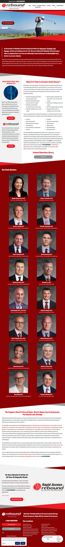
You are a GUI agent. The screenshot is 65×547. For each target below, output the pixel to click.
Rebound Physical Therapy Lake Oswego (49, 530)
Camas (34, 454)
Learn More (11, 118)
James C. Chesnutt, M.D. (46, 198)
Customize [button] (4, 543)
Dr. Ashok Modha (45, 427)
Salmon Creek (31, 149)
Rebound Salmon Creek (27, 526)
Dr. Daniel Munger (54, 427)
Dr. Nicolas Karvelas (29, 427)
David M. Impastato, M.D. (46, 226)
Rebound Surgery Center (27, 535)
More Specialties (9, 23)
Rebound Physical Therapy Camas (47, 532)
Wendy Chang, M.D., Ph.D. (18, 198)
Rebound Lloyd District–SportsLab (48, 527)
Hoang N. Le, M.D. (46, 282)
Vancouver (52, 147)
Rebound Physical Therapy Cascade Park (31, 529)
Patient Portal (48, 516)
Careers (55, 516)
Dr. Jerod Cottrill (53, 425)
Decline (17, 543)
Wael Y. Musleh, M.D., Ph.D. (18, 338)
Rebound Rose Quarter (45, 524)
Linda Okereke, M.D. (18, 366)
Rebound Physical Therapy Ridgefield (30, 534)
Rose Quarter (52, 454)
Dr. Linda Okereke (20, 429)
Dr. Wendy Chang (35, 425)
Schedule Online (11, 524)
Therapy (53, 5)
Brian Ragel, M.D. (18, 394)
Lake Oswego (40, 149)
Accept (23, 543)
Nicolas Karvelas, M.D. (18, 282)
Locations (49, 5)
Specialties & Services (41, 5)
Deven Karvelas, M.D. (46, 254)
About (30, 5)
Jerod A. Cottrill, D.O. (18, 226)
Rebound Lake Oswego (27, 527)
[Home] (13, 6)
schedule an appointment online (27, 456)
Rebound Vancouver (27, 524)
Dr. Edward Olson (29, 429)
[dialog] (14, 541)
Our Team (34, 5)
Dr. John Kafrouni (11, 427)
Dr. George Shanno (47, 429)
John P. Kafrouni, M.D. (18, 254)
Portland (17, 483)
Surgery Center (38, 7)
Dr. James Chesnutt (44, 425)
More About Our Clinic (17, 499)
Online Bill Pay (39, 516)
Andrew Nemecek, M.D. (46, 338)
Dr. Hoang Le (38, 427)
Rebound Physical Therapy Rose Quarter (30, 530)
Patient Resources (60, 5)
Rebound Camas (44, 526)
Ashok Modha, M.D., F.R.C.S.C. (18, 310)
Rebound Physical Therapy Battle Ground (31, 532)
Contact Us (11, 528)
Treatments (43, 157)
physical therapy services (55, 445)
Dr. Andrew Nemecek (11, 429)
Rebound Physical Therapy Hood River (48, 534)
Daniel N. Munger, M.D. (46, 310)
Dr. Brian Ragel (36, 429)
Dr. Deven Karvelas (20, 427)
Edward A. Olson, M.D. (46, 366)
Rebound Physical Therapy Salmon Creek (49, 529)
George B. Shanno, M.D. (46, 394)
